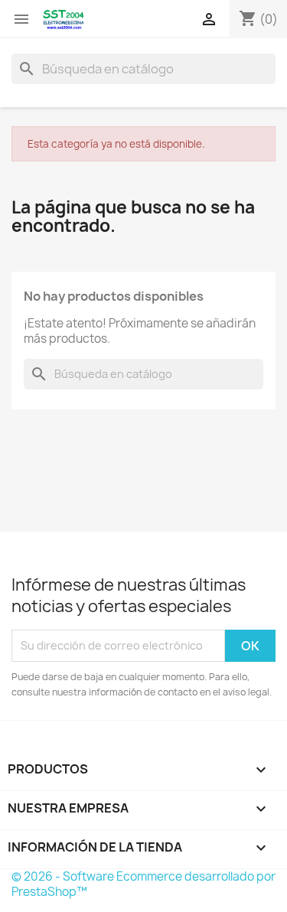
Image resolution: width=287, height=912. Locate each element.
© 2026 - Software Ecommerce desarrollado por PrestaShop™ (143, 884)
